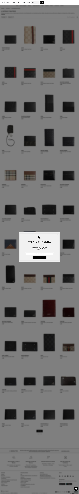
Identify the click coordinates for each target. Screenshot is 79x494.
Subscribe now (39, 257)
